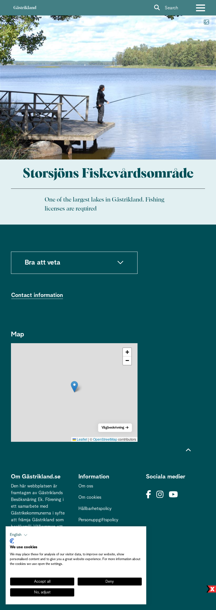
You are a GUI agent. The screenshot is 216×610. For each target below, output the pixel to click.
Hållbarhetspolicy (95, 508)
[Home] (25, 7)
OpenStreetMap (105, 439)
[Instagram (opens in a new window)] (159, 495)
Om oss (85, 486)
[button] (74, 386)
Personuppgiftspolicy (98, 520)
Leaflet (81, 439)
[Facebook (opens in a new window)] (148, 495)
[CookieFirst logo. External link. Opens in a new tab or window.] (12, 541)
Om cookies (89, 497)
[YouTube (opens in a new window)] (173, 495)
